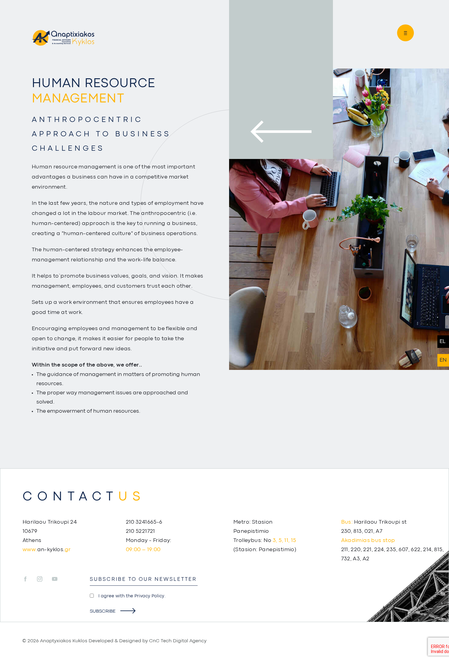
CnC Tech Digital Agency (177, 641)
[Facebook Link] (29, 579)
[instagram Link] (44, 579)
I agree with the (132, 596)
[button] (403, 32)
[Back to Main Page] (63, 37)
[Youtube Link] (54, 579)
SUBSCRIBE (102, 611)
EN (443, 360)
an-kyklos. (47, 550)
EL (442, 341)
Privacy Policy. (150, 596)
